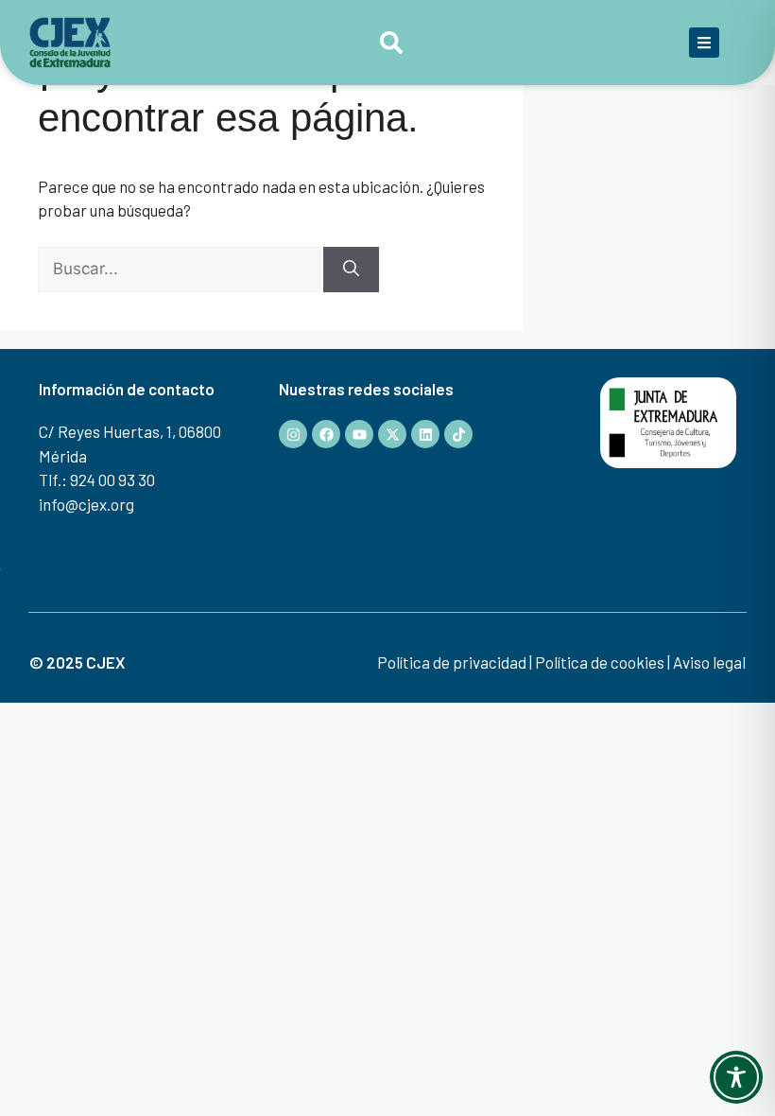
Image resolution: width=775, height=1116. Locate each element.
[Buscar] (351, 269)
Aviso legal (709, 662)
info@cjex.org (86, 504)
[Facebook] (326, 434)
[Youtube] (359, 434)
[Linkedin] (425, 434)
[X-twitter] (392, 434)
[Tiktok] (458, 434)
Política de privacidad (451, 662)
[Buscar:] (180, 267)
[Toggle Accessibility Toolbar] (736, 1077)
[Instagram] (293, 434)
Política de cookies (599, 662)
